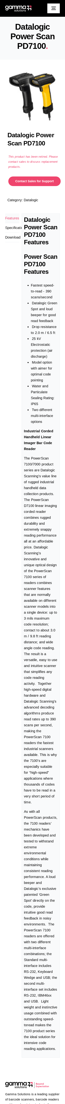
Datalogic (31, 200)
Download (12, 237)
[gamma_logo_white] (18, 7)
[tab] (12, 218)
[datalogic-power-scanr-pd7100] (32, 96)
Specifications (12, 228)
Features (12, 218)
